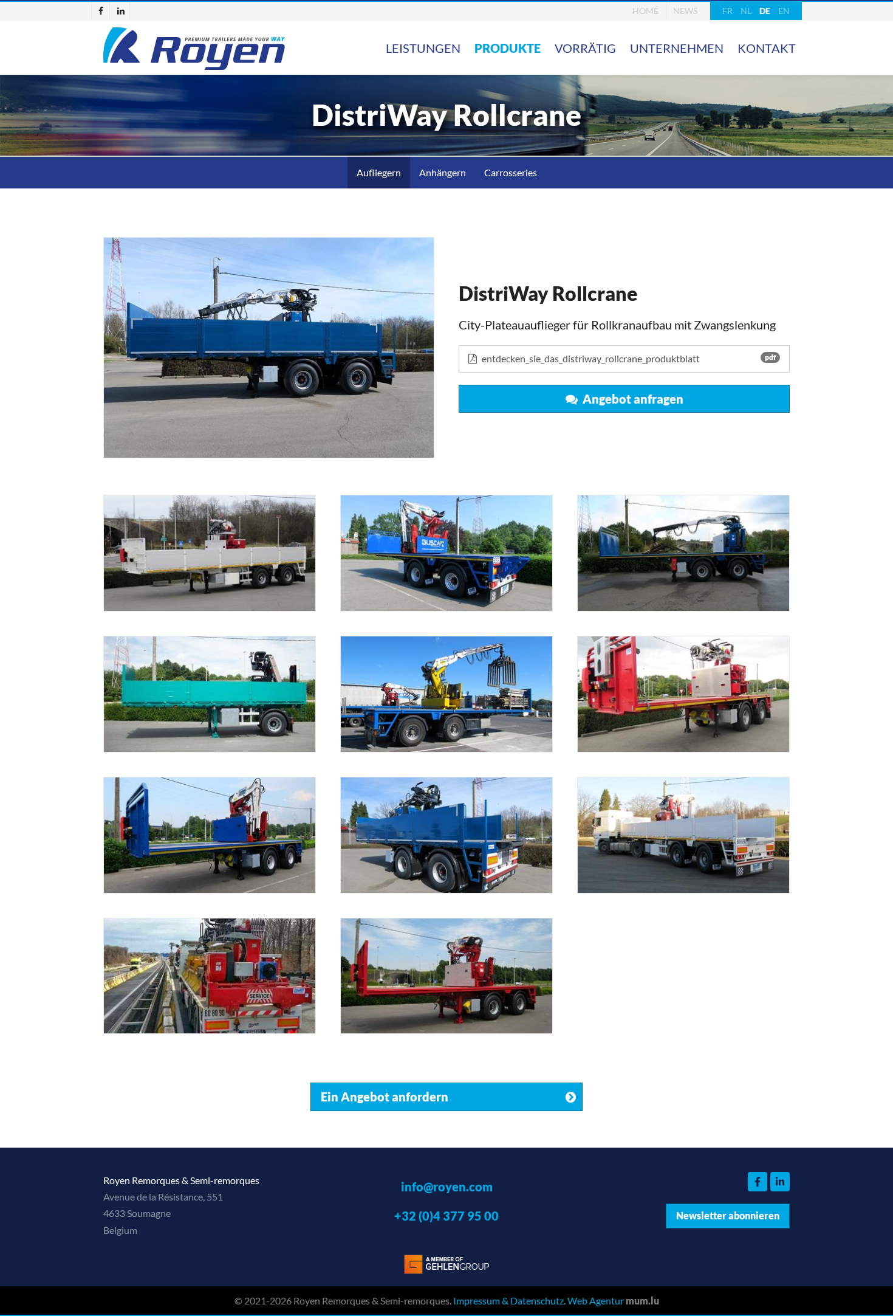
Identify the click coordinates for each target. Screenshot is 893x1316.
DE (764, 10)
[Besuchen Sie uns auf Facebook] (101, 11)
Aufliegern (379, 172)
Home (645, 10)
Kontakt (766, 48)
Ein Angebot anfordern (384, 1096)
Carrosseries (510, 172)
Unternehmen (677, 48)
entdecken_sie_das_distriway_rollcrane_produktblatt (628, 358)
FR (727, 10)
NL (746, 10)
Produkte (507, 48)
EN (784, 10)
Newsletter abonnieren (727, 1215)
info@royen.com (447, 1186)
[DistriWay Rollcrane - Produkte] (268, 347)
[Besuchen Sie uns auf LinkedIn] (121, 11)
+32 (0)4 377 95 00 (446, 1215)
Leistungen (423, 48)
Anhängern (442, 172)
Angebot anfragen (630, 398)
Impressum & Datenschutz (508, 1300)
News (685, 10)
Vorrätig (585, 48)
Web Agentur (595, 1300)
